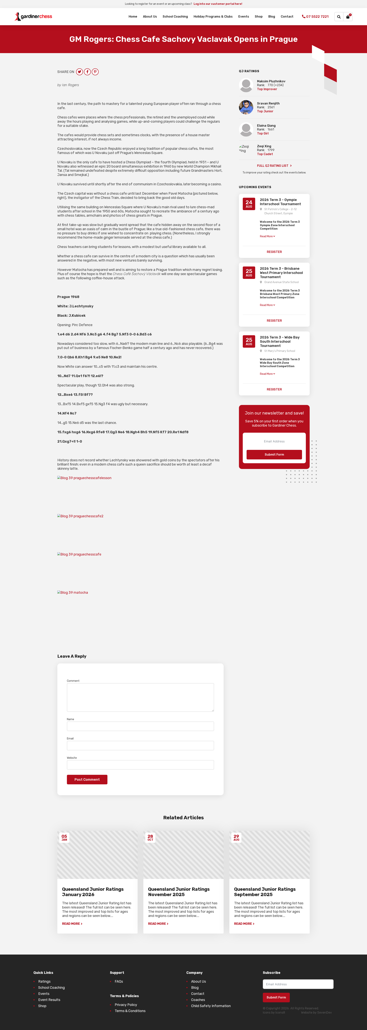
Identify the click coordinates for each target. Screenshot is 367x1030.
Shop (259, 16)
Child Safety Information (211, 1006)
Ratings (44, 981)
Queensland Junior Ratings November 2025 (179, 892)
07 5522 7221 (317, 17)
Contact (287, 16)
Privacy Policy (126, 1005)
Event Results (49, 1000)
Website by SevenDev (316, 1012)
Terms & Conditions (130, 1011)
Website (72, 758)
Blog (271, 16)
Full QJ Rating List (273, 166)
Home (133, 16)
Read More (71, 924)
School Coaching (175, 16)
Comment (74, 681)
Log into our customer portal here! (218, 4)
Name (71, 719)
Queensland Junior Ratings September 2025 (265, 892)
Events (243, 16)
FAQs (119, 981)
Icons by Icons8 (274, 1012)
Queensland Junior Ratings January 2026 (93, 892)
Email (71, 738)
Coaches (198, 1000)
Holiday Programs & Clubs (213, 16)
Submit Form (274, 454)
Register (274, 252)
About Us (150, 16)
